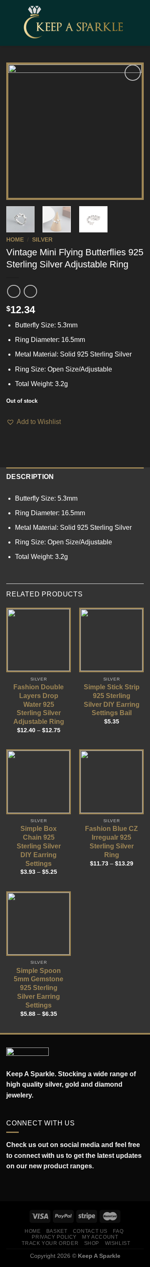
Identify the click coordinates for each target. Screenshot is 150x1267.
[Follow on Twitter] (29, 1186)
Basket (57, 1231)
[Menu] (11, 22)
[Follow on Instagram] (20, 1186)
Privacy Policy (54, 1237)
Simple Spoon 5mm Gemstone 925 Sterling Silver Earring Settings (38, 988)
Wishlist (117, 1243)
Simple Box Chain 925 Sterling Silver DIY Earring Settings (39, 846)
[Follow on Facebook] (11, 1186)
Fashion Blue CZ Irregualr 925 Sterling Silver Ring (111, 841)
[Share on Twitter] (21, 432)
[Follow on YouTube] (47, 1186)
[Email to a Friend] (31, 432)
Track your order (50, 1243)
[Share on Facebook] (11, 432)
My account (100, 1237)
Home (15, 240)
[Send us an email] (38, 1186)
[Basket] (139, 23)
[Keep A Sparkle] (75, 23)
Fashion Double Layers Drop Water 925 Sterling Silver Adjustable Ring (38, 704)
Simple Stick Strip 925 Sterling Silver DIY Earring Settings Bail (112, 699)
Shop (91, 1243)
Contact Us (90, 1231)
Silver (42, 240)
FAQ (118, 1231)
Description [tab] (30, 476)
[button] (33, 422)
